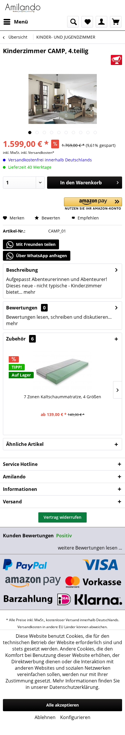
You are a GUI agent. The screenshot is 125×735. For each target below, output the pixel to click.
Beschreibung (22, 270)
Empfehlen (87, 218)
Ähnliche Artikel (25, 444)
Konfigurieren (75, 717)
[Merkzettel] (87, 22)
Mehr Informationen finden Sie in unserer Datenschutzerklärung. (73, 684)
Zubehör (20, 339)
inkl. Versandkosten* (37, 152)
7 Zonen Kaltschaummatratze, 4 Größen (62, 396)
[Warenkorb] (116, 22)
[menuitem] (15, 22)
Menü (21, 21)
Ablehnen (45, 717)
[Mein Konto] (101, 22)
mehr (28, 292)
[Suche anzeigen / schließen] (73, 22)
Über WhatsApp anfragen (41, 255)
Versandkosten (29, 626)
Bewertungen (22, 308)
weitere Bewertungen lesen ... (90, 548)
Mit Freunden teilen (35, 244)
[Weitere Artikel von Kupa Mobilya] (116, 60)
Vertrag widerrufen (62, 517)
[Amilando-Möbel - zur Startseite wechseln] (23, 8)
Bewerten (50, 218)
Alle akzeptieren (62, 705)
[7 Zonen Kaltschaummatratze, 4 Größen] (62, 370)
